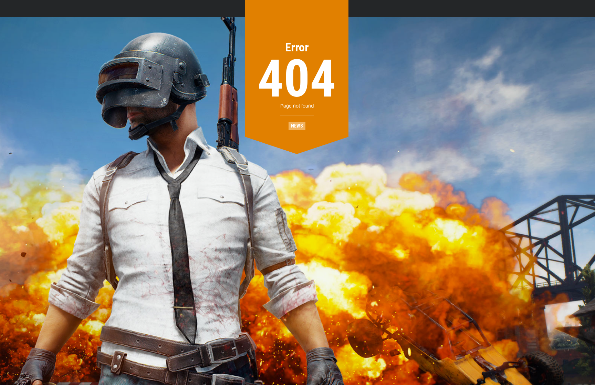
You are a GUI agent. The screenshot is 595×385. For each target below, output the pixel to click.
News (297, 126)
